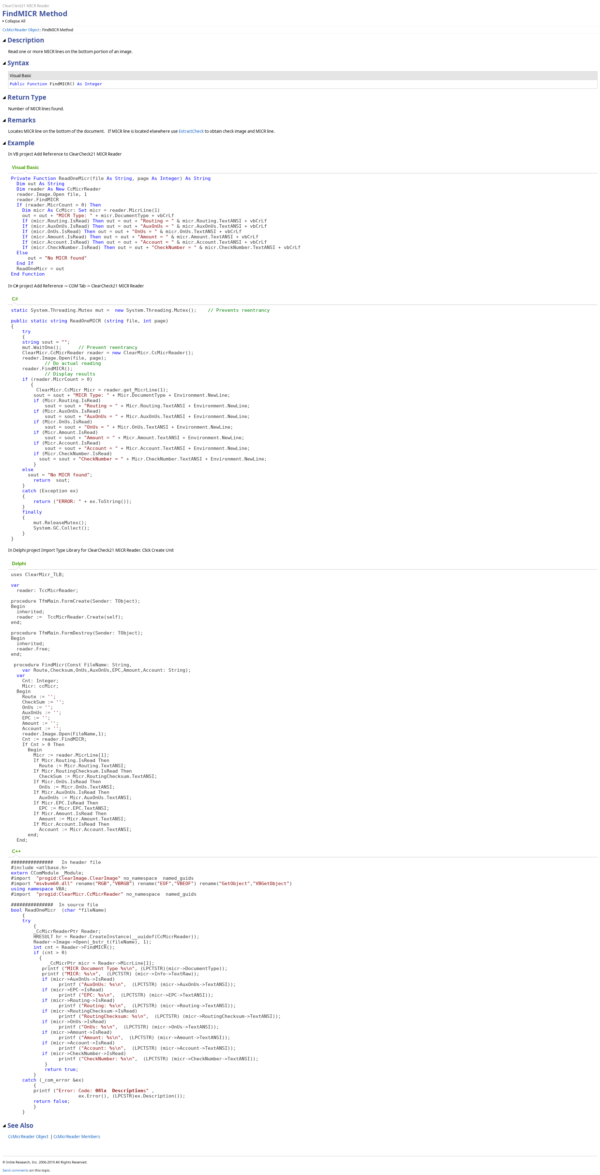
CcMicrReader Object (20, 29)
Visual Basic (25, 167)
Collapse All (15, 21)
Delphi (19, 563)
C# (15, 298)
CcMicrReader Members (76, 1136)
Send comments (15, 1170)
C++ (16, 851)
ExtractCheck (191, 131)
